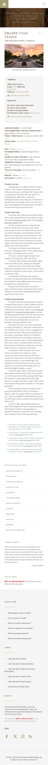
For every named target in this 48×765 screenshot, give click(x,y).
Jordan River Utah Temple (25, 312)
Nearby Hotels (24, 95)
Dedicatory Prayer (12, 487)
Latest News (10, 492)
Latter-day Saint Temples (17, 659)
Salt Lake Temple (20, 220)
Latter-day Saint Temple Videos (19, 676)
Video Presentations (13, 503)
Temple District (11, 476)
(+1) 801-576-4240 (22, 92)
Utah (14, 87)
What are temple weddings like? (19, 638)
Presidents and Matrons (14, 482)
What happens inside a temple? (19, 613)
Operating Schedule (13, 471)
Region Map (10, 514)
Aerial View (10, 519)
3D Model (9, 508)
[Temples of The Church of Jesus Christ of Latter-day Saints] (4, 4)
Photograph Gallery (13, 498)
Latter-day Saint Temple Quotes (19, 682)
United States (12, 89)
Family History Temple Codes (18, 687)
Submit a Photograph (14, 530)
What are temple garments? (18, 633)
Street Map (14, 95)
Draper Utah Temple (15, 465)
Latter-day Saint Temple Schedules (20, 664)
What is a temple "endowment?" (19, 623)
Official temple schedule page (21, 116)
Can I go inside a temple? (17, 618)
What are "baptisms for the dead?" (20, 628)
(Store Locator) (34, 113)
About (7, 728)
